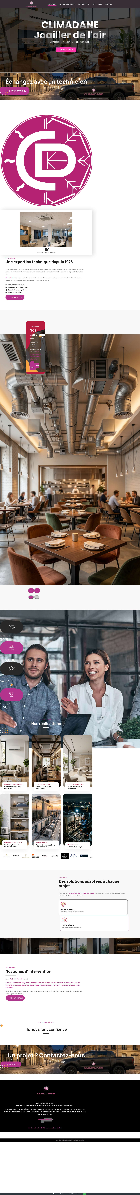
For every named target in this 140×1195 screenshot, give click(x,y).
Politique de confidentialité (51, 1128)
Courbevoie (68, 983)
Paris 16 (19, 979)
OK (84, 1194)
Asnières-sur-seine (68, 985)
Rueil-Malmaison (46, 985)
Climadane (9, 278)
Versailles (56, 985)
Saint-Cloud (34, 985)
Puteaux (77, 983)
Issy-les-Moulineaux (29, 983)
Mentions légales (34, 1128)
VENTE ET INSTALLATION (67, 4)
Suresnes (25, 985)
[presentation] (30, 590)
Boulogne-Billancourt (13, 983)
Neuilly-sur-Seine (44, 983)
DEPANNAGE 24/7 (84, 4)
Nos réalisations (46, 723)
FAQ (94, 4)
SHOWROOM (52, 4)
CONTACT (108, 4)
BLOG (100, 4)
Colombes (17, 985)
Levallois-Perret (57, 983)
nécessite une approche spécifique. (82, 893)
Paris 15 (12, 979)
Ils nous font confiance (46, 1029)
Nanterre (9, 985)
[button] (30, 597)
